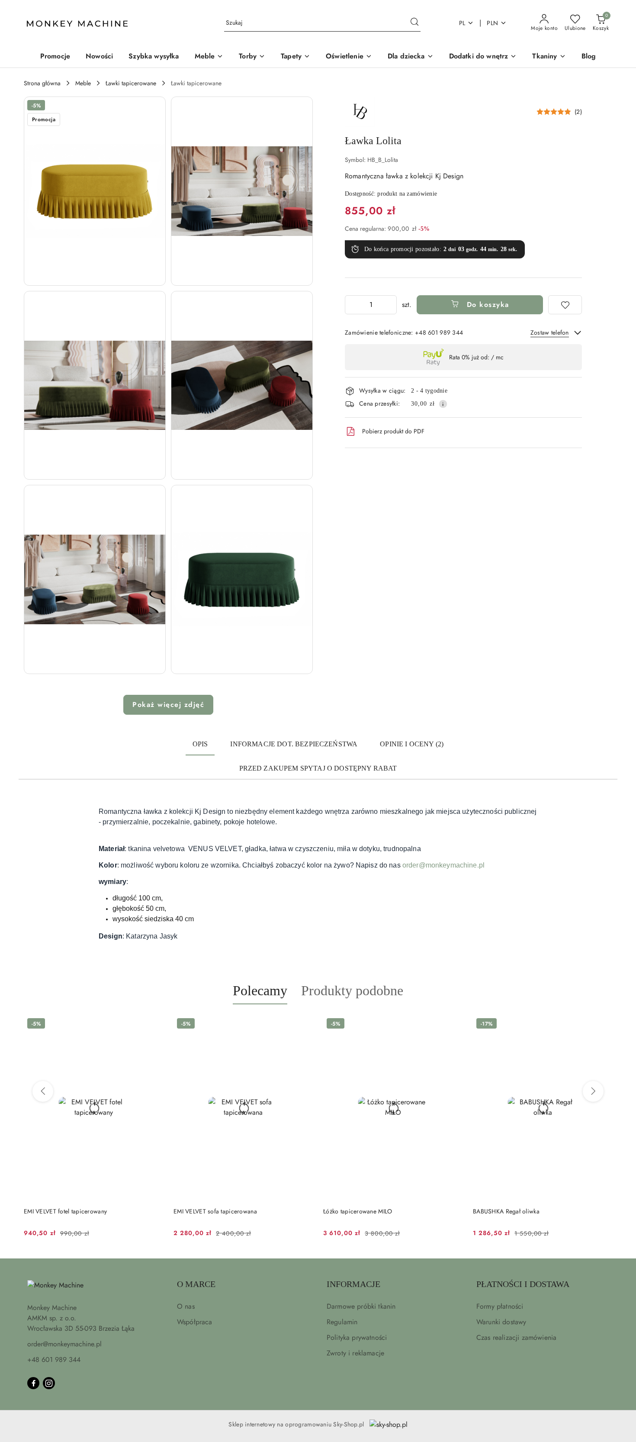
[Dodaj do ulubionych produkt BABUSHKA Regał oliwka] (452, 1024)
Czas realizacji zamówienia (516, 1337)
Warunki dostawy (501, 1322)
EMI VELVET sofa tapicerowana (65, 1211)
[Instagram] (49, 1383)
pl (462, 23)
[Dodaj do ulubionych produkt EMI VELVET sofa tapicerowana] (153, 1024)
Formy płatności (499, 1306)
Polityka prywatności (357, 1337)
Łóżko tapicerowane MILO (207, 1211)
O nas (186, 1306)
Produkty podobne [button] (352, 990)
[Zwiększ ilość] (389, 305)
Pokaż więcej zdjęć (168, 705)
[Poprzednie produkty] (43, 1091)
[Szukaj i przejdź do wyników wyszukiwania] (414, 22)
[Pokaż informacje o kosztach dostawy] (443, 404)
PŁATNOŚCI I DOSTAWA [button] (522, 1284)
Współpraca (194, 1322)
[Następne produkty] (593, 1091)
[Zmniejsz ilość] (351, 305)
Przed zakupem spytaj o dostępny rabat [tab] (318, 768)
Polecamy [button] (260, 990)
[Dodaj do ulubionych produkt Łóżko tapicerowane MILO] (302, 1024)
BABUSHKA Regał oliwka (356, 1211)
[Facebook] (33, 1383)
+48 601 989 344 (53, 1360)
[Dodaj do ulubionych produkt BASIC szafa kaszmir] (602, 1024)
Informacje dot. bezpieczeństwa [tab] (293, 744)
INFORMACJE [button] (353, 1284)
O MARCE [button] (196, 1284)
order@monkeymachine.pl (443, 865)
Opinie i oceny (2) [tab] (411, 744)
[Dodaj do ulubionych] (565, 304)
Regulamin (342, 1322)
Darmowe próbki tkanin (361, 1306)
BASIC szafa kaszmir (500, 1211)
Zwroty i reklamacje (355, 1353)
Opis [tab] (200, 744)
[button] (95, 191)
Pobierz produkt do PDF (393, 431)
